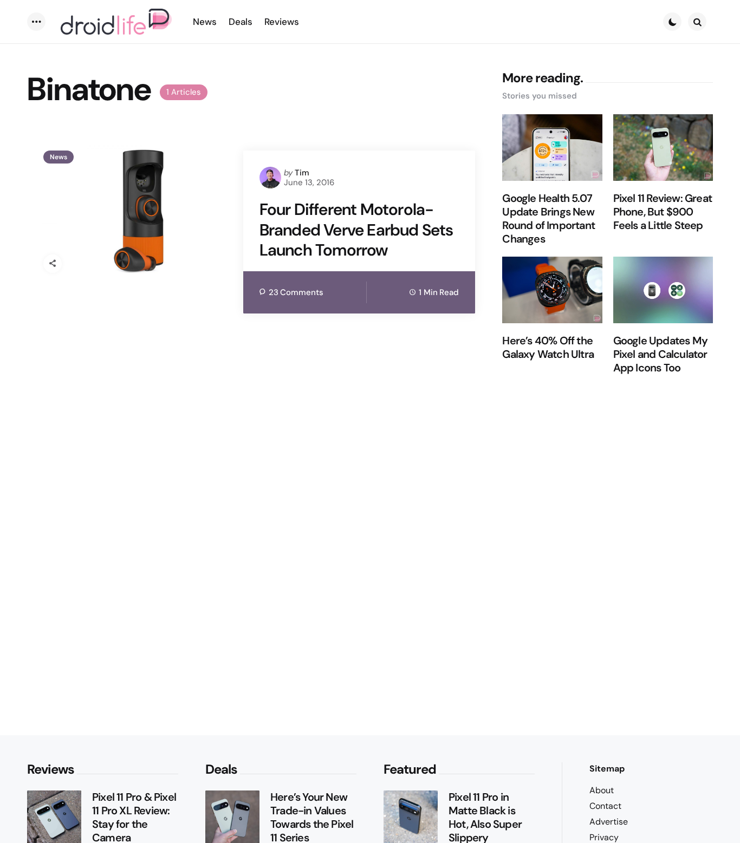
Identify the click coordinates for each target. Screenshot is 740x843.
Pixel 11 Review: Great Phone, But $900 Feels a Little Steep (662, 212)
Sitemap (607, 768)
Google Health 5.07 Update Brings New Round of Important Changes (548, 219)
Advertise (608, 821)
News (58, 157)
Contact (605, 806)
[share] (52, 263)
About (601, 790)
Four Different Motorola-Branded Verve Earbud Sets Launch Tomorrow (356, 229)
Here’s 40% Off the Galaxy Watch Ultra (548, 347)
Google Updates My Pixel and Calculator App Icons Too (660, 354)
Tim (302, 172)
